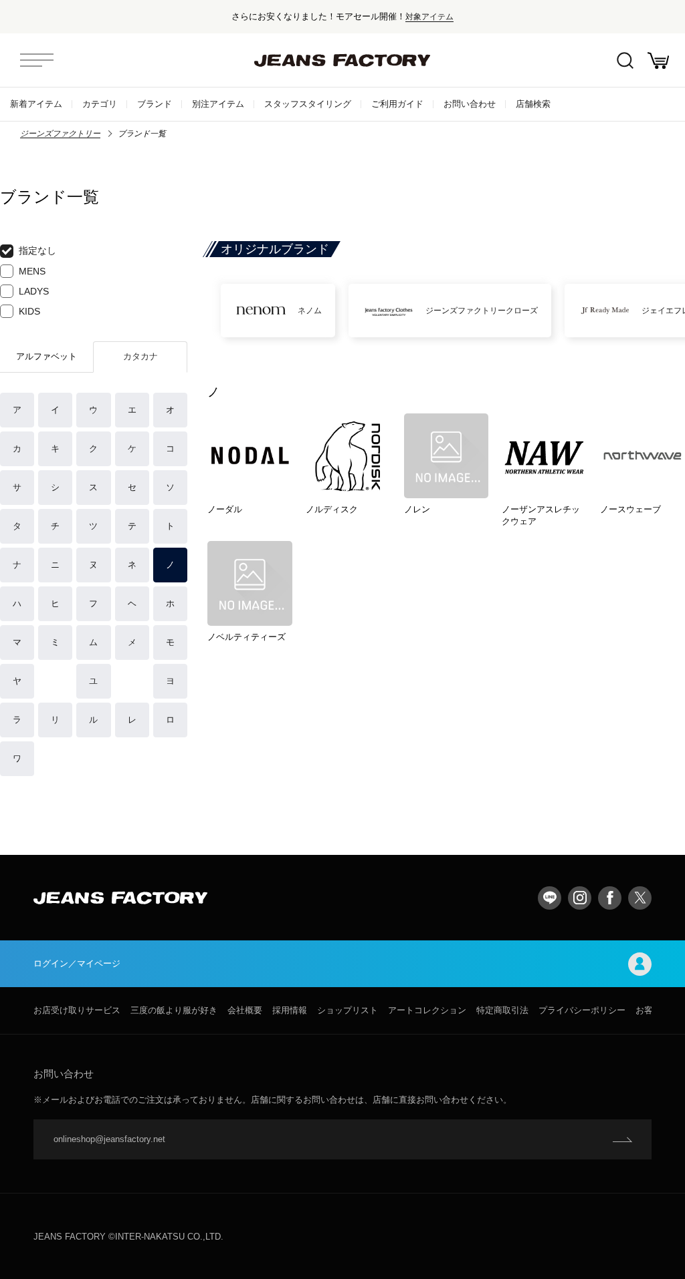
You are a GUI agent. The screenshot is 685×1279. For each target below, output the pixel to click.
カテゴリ (99, 104)
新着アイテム (36, 104)
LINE (549, 898)
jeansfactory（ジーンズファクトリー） (342, 60)
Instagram (579, 898)
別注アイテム (218, 104)
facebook (609, 898)
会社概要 (244, 1010)
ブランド (154, 104)
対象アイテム (429, 16)
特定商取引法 (502, 1010)
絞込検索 (625, 60)
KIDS (29, 311)
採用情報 (289, 1010)
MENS (32, 271)
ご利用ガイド (397, 104)
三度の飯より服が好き (173, 1010)
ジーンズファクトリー (60, 133)
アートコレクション (427, 1010)
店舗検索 (533, 104)
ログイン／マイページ (76, 963)
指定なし (37, 250)
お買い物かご (658, 60)
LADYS (34, 291)
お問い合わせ (470, 104)
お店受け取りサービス (76, 1010)
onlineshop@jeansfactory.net (109, 1139)
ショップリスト (347, 1010)
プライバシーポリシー (582, 1010)
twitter (640, 898)
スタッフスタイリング (307, 104)
